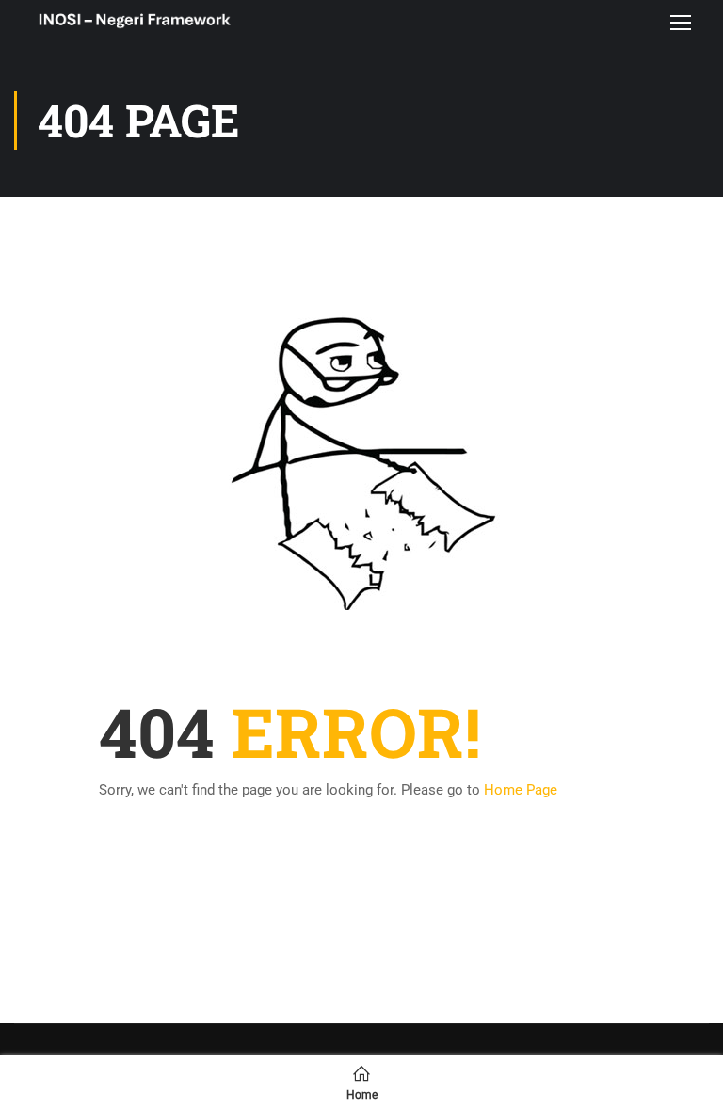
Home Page (520, 789)
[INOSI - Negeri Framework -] (134, 22)
